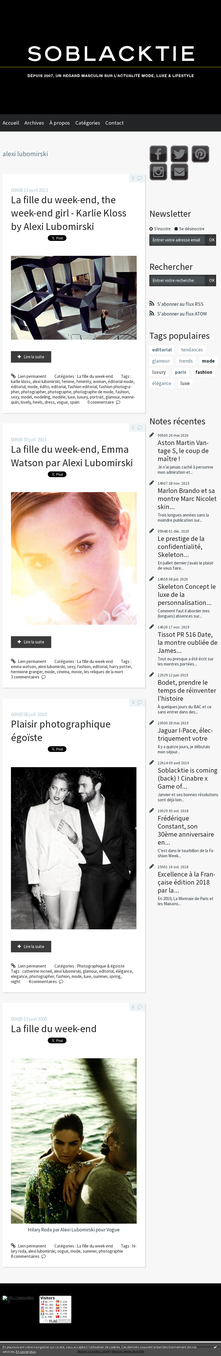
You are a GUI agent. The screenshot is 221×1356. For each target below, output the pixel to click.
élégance (124, 971)
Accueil (11, 122)
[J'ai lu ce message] (215, 1347)
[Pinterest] (200, 154)
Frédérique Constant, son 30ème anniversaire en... (186, 830)
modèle (59, 397)
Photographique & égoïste (101, 966)
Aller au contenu (17, 4)
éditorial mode (121, 381)
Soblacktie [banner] (110, 57)
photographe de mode (93, 391)
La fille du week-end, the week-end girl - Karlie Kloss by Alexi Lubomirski (68, 213)
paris (180, 372)
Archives (34, 122)
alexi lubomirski (46, 381)
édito (44, 386)
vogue (62, 402)
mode (33, 386)
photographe (59, 391)
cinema (63, 671)
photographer (33, 391)
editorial (58, 386)
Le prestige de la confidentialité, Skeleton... (181, 546)
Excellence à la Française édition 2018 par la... (186, 882)
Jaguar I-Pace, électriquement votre (185, 734)
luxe (71, 397)
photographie (111, 1251)
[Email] (179, 171)
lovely (26, 402)
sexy (15, 397)
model (26, 397)
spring (115, 976)
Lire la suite (34, 356)
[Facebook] (158, 154)
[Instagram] (158, 171)
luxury (82, 397)
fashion (122, 391)
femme (68, 381)
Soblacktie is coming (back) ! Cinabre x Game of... (188, 778)
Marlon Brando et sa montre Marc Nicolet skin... (187, 498)
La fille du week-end (95, 376)
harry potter (120, 666)
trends (186, 361)
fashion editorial (82, 386)
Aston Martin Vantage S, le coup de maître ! (183, 450)
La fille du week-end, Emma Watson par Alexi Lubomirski (72, 456)
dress (50, 402)
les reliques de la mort (103, 671)
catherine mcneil (37, 971)
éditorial (18, 386)
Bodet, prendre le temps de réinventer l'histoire (187, 690)
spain (74, 402)
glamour (113, 397)
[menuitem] (13, 122)
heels (38, 402)
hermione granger (27, 671)
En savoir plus (26, 1351)
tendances (192, 350)
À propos (59, 122)
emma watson (23, 666)
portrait (97, 397)
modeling (42, 397)
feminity (83, 381)
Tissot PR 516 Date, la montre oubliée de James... (188, 642)
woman (99, 381)
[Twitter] (179, 154)
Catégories (87, 122)
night (15, 981)
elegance (19, 976)
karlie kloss (21, 381)
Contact (114, 122)
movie (76, 671)
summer (100, 976)
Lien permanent (31, 376)
